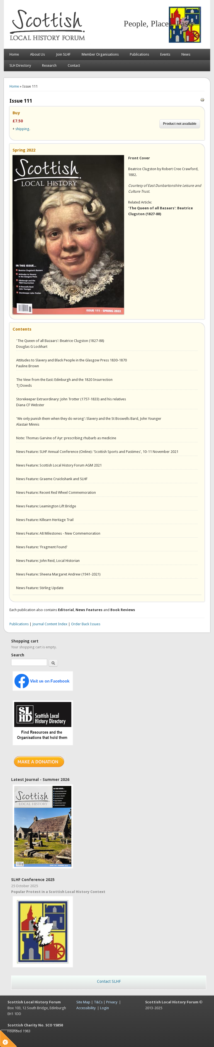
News (185, 54)
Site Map (83, 1002)
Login (104, 1008)
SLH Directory (20, 65)
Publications (139, 54)
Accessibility (86, 1008)
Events (165, 54)
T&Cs (98, 1002)
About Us (37, 54)
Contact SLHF (109, 981)
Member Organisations (100, 54)
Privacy (111, 1002)
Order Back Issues (85, 624)
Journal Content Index (49, 624)
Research (49, 65)
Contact (74, 65)
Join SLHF (63, 54)
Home (14, 54)
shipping (22, 129)
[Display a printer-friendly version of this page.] (202, 100)
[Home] (48, 43)
